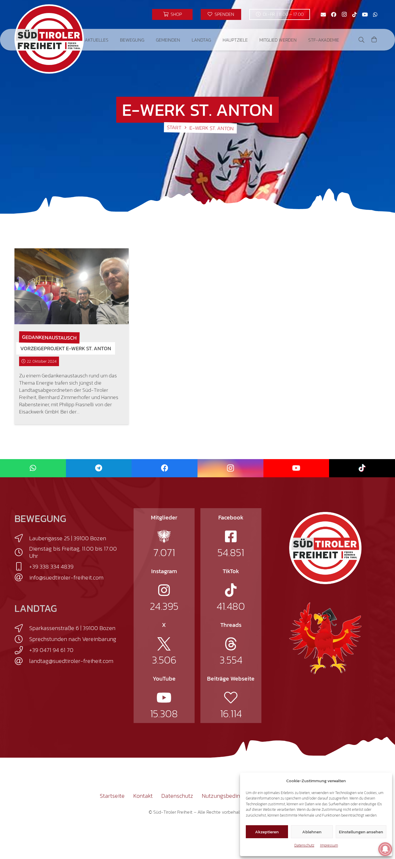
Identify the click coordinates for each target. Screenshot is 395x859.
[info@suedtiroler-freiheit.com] (21, 577)
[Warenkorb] (374, 40)
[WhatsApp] (375, 14)
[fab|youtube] (163, 697)
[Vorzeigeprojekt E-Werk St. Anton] (71, 286)
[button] (113, 39)
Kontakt (143, 795)
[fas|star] (164, 536)
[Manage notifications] (385, 849)
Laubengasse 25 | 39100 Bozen (67, 538)
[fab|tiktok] (231, 590)
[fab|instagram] (164, 590)
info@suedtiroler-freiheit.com (66, 577)
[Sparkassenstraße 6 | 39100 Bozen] (21, 628)
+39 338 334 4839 (51, 566)
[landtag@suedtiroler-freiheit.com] (21, 661)
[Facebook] (333, 14)
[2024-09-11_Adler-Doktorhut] (325, 637)
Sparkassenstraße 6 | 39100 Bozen (72, 628)
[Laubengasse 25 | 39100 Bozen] (21, 538)
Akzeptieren (267, 831)
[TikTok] (354, 14)
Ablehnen (312, 831)
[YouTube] (365, 14)
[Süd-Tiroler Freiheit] (325, 548)
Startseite (112, 795)
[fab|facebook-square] (231, 536)
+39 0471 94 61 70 (51, 650)
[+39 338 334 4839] (21, 566)
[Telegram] (99, 468)
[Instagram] (344, 14)
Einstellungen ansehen (361, 831)
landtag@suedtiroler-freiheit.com (71, 661)
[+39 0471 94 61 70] (21, 650)
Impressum (329, 845)
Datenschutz (304, 845)
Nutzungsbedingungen (230, 795)
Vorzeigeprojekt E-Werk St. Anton (65, 348)
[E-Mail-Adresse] (323, 14)
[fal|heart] (230, 697)
